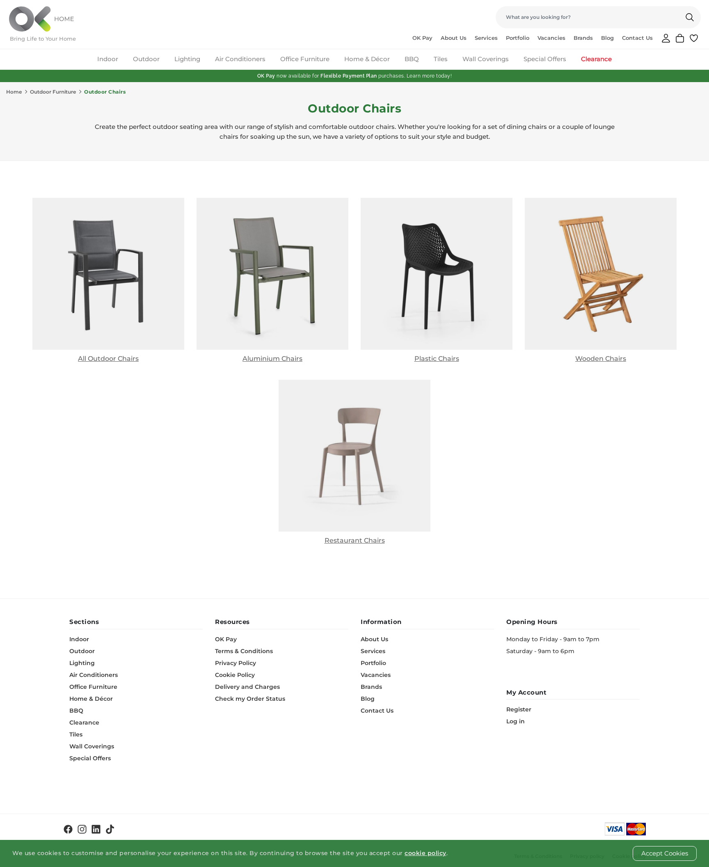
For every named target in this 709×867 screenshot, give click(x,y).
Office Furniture (304, 59)
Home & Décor (367, 59)
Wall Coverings (485, 59)
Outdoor (146, 59)
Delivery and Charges (247, 686)
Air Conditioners (240, 59)
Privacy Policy (235, 663)
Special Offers (545, 59)
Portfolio (517, 37)
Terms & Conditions (244, 651)
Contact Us (637, 37)
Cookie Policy (235, 675)
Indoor (107, 59)
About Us (454, 37)
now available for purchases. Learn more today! (354, 76)
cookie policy (425, 853)
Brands (583, 37)
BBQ (412, 59)
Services (486, 37)
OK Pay (422, 37)
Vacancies (551, 37)
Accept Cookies (664, 853)
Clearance (596, 59)
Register (518, 709)
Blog (607, 37)
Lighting (187, 59)
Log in (515, 721)
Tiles (441, 59)
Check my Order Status (250, 698)
